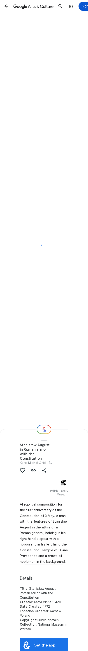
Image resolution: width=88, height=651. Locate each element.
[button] (6, 6)
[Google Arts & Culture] (33, 6)
